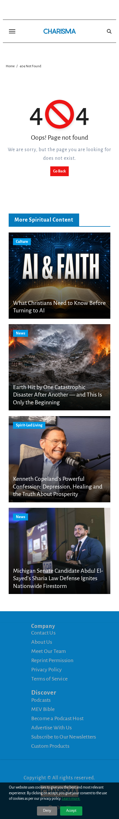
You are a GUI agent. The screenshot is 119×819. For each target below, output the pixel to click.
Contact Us (43, 633)
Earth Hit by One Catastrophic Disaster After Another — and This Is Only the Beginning (57, 394)
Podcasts (41, 700)
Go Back (59, 171)
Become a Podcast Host (57, 718)
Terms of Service (49, 679)
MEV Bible (43, 709)
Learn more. (71, 799)
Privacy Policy (46, 669)
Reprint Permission (52, 660)
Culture (22, 242)
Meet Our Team (48, 651)
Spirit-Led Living (29, 425)
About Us (41, 642)
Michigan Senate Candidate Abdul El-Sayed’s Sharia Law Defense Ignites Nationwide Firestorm (58, 578)
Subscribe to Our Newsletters (63, 737)
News (20, 333)
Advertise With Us (51, 727)
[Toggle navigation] (12, 31)
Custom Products (50, 746)
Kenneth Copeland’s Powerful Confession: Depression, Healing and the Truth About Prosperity (57, 486)
